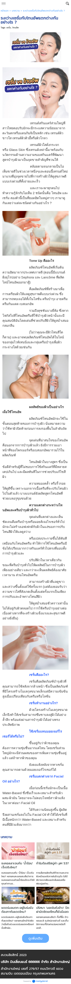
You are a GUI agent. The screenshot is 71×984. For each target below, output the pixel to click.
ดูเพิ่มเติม (35, 938)
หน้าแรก (5, 11)
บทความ (16, 11)
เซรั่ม (8, 27)
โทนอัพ (15, 27)
